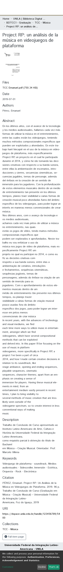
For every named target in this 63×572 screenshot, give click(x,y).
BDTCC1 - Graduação (18, 23)
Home (6, 19)
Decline (42, 567)
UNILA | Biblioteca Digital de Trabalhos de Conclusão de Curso (29, 19)
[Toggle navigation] (58, 7)
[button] (42, 7)
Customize (7, 567)
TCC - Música (42, 23)
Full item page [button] (15, 537)
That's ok (54, 567)
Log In (48, 7)
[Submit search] (37, 7)
